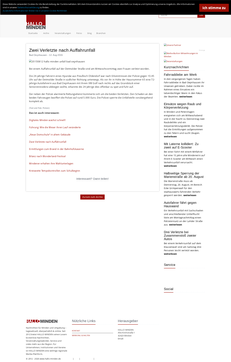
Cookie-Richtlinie (103, 358)
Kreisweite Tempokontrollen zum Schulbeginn (54, 170)
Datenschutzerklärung (28, 7)
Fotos (79, 33)
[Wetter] (168, 275)
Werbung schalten (81, 335)
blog (89, 33)
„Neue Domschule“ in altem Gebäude (49, 134)
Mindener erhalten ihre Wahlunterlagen (51, 163)
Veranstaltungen (63, 33)
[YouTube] (189, 299)
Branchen (101, 33)
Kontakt (76, 330)
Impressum (66, 358)
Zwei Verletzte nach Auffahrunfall (47, 141)
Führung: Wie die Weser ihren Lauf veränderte (55, 127)
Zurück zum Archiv (92, 196)
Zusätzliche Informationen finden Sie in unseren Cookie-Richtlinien (35, 10)
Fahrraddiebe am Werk (180, 74)
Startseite (33, 33)
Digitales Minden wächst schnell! (47, 120)
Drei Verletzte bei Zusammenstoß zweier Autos (180, 235)
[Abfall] (189, 275)
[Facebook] (179, 299)
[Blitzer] (179, 275)
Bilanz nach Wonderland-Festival (47, 156)
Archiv (46, 33)
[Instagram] (168, 299)
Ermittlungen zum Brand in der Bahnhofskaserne (56, 149)
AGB (76, 358)
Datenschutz (87, 358)
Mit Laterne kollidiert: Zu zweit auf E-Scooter (181, 145)
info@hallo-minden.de (135, 338)
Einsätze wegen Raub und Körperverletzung (182, 105)
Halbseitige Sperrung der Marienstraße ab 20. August (184, 175)
